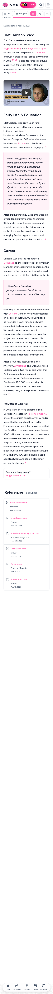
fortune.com (17, 564)
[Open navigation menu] (48, 5)
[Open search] (41, 5)
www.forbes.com (19, 518)
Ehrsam (13, 313)
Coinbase (40, 52)
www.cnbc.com (18, 548)
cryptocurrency (12, 48)
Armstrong (20, 365)
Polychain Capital (37, 48)
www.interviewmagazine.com (25, 533)
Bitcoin (22, 143)
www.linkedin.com (19, 502)
